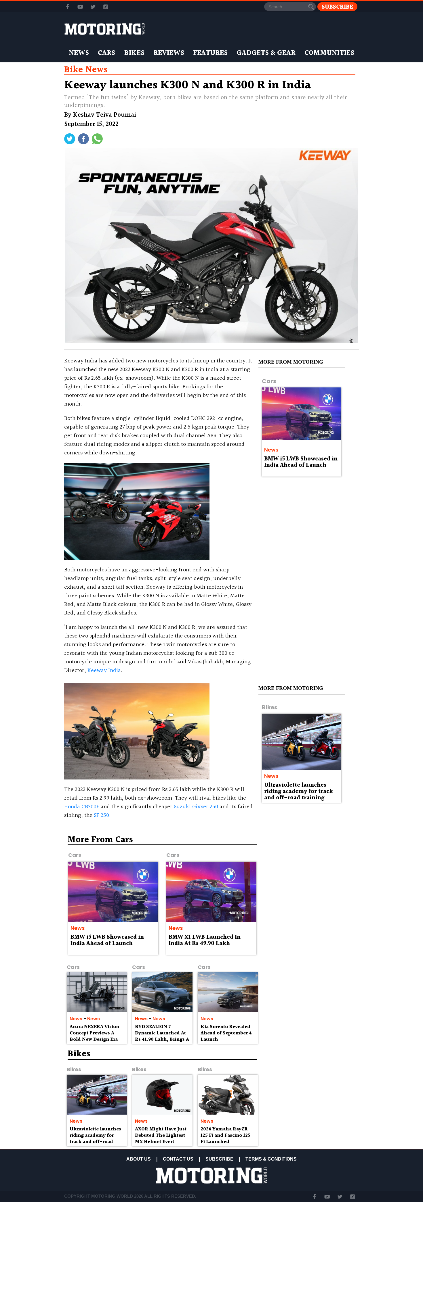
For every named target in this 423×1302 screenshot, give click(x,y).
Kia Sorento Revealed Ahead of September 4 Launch (226, 1033)
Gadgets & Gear (266, 53)
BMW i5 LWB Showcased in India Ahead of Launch (301, 462)
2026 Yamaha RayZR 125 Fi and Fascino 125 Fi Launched (225, 1135)
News (79, 53)
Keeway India (104, 670)
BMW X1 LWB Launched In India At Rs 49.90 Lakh (205, 940)
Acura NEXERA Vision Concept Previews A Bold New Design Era (94, 1033)
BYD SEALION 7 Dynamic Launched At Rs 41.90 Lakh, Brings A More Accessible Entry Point (162, 1039)
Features (210, 53)
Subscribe (337, 7)
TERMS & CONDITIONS (271, 1159)
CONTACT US (178, 1159)
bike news (86, 70)
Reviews (168, 53)
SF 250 (101, 815)
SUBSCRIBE (219, 1159)
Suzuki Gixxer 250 (196, 806)
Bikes (134, 53)
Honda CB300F (81, 806)
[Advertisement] (309, 877)
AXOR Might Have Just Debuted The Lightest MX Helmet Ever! (160, 1135)
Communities (329, 53)
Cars (106, 53)
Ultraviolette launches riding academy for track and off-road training (298, 791)
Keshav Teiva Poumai (104, 115)
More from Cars (100, 840)
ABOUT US (138, 1159)
